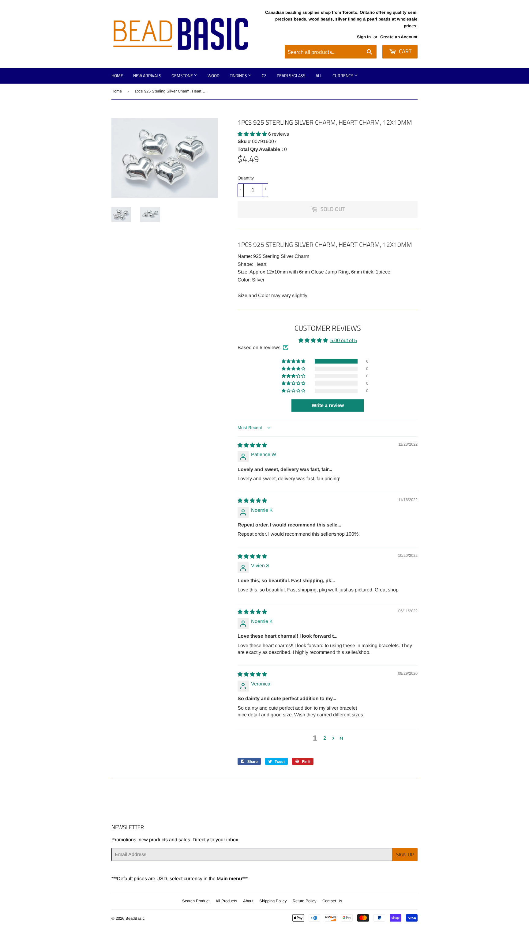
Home (117, 75)
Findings (239, 75)
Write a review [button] (328, 405)
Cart (404, 51)
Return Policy (305, 901)
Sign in (364, 37)
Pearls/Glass (291, 75)
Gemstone (182, 75)
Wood (213, 75)
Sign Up (405, 854)
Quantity (246, 177)
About (248, 901)
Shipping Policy (273, 901)
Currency (343, 75)
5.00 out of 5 (343, 340)
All (319, 75)
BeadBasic (135, 918)
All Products (226, 901)
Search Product (196, 901)
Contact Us (332, 901)
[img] (252, 445)
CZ (264, 75)
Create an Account (399, 37)
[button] (253, 134)
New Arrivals (147, 75)
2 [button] (324, 738)
